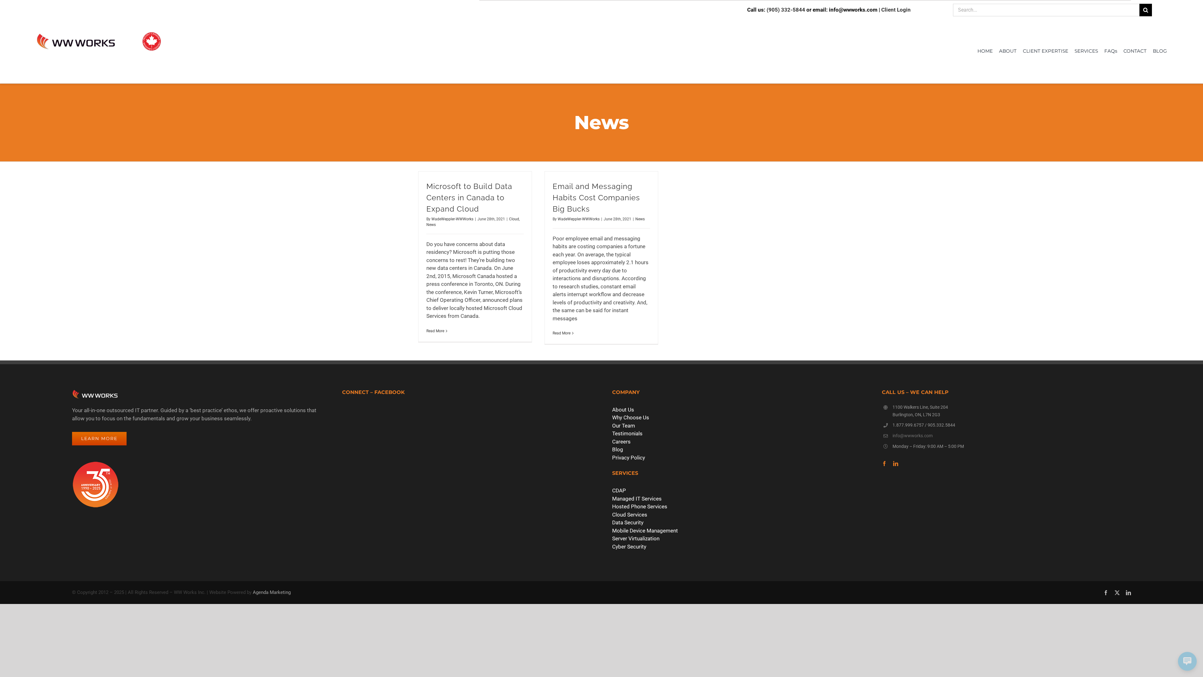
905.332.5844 (941, 425)
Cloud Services (629, 515)
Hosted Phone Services (639, 506)
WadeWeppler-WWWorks (452, 219)
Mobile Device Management (645, 530)
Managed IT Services (637, 499)
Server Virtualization (635, 538)
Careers (621, 441)
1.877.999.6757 (908, 425)
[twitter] (1117, 592)
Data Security (627, 522)
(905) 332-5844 (786, 10)
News (431, 225)
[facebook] (884, 463)
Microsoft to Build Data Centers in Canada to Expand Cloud (469, 197)
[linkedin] (895, 463)
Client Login (896, 10)
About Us (623, 410)
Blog (617, 449)
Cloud (514, 219)
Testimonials (627, 433)
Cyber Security (629, 546)
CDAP (619, 490)
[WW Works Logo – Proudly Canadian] (98, 32)
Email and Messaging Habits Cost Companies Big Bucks (596, 197)
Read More (435, 331)
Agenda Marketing (272, 592)
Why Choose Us (630, 417)
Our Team (623, 425)
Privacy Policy (628, 457)
